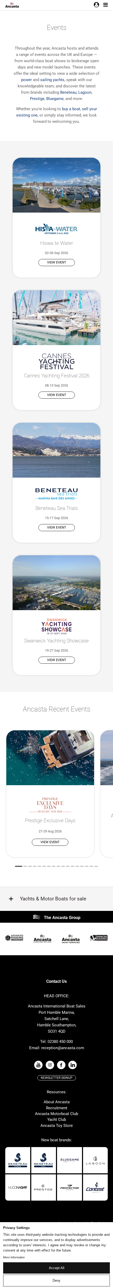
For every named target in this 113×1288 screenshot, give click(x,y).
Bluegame (55, 98)
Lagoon (84, 92)
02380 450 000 (60, 1041)
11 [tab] (68, 866)
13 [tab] (77, 866)
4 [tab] (35, 866)
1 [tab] (18, 866)
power (26, 79)
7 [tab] (49, 866)
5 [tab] (39, 866)
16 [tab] (91, 866)
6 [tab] (44, 866)
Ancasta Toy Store (56, 1125)
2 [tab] (25, 866)
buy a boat (71, 109)
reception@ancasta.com (62, 1048)
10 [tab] (63, 866)
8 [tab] (53, 866)
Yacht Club (56, 1119)
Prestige (37, 98)
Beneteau (68, 92)
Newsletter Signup (57, 1078)
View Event (56, 262)
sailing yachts (52, 79)
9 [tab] (58, 866)
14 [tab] (82, 866)
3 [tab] (30, 866)
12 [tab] (72, 866)
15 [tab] (87, 866)
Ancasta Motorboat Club (56, 1113)
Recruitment (56, 1108)
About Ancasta (57, 1102)
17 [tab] (96, 866)
